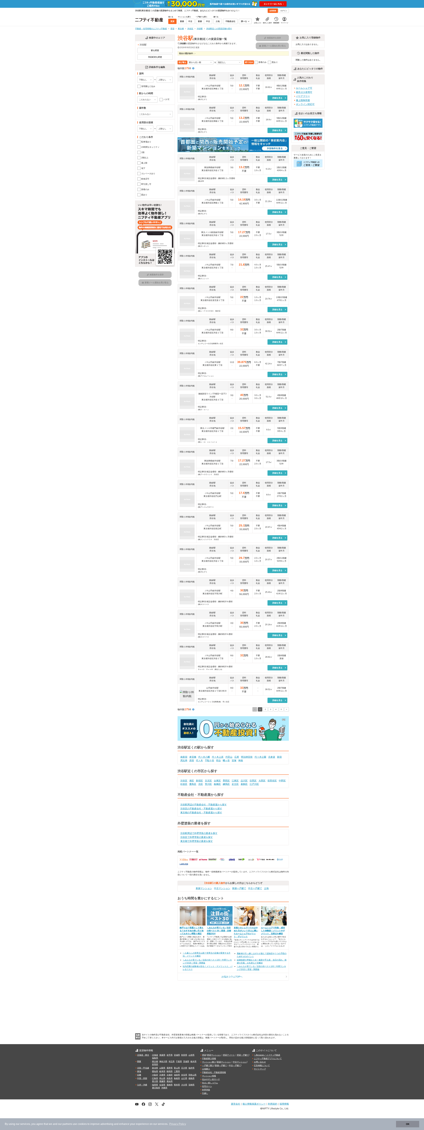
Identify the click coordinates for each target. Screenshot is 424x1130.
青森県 (162, 1055)
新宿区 (199, 780)
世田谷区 (272, 780)
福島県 (155, 1058)
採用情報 (284, 1103)
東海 (139, 1071)
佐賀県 (162, 1085)
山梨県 (162, 1068)
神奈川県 (163, 1061)
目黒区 (253, 780)
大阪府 (155, 1075)
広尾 (236, 757)
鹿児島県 (156, 1088)
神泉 (240, 760)
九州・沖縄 (142, 1085)
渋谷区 (183, 780)
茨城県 (186, 1061)
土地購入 (206, 1069)
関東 (139, 1061)
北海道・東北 (143, 1055)
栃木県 (193, 1061)
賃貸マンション (214, 1055)
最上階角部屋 (303, 100)
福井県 (191, 1068)
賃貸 (204, 1055)
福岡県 (155, 1085)
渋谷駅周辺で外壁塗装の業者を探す (198, 833)
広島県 (155, 1078)
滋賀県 (177, 1075)
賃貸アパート (229, 1055)
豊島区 (192, 784)
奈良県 (184, 1075)
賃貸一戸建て (243, 1055)
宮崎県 (191, 1085)
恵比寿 (183, 760)
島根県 (177, 1078)
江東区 (235, 780)
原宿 (191, 760)
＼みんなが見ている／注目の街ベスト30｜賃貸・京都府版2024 (219, 931)
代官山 (228, 757)
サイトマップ (260, 1069)
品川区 (244, 780)
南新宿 (183, 757)
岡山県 (162, 1078)
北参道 (271, 757)
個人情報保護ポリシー (254, 1103)
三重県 (177, 1071)
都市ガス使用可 (304, 92)
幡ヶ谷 (226, 760)
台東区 (217, 780)
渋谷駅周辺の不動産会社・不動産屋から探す (203, 804)
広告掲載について (262, 1065)
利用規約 (272, 1103)
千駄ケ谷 (209, 760)
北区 (200, 784)
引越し (205, 1093)
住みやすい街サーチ (211, 1079)
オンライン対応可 (305, 104)
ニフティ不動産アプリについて (268, 1058)
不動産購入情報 (209, 1058)
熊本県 (177, 1085)
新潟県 (155, 1068)
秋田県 (184, 1055)
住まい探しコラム (210, 1083)
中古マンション (222, 888)
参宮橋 (192, 757)
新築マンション (204, 888)
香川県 (155, 1081)
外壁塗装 (206, 1090)
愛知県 (155, 1071)
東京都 (155, 1061)
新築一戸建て (239, 888)
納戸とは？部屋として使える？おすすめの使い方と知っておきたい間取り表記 (192, 931)
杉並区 (183, 784)
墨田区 (226, 780)
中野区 (282, 780)
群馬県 (155, 1064)
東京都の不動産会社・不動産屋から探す (201, 812)
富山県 (177, 1068)
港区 (191, 780)
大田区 (262, 780)
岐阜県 (162, 1071)
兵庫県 (162, 1075)
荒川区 (208, 784)
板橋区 (217, 784)
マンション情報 (209, 1076)
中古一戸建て (255, 888)
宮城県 (177, 1055)
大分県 (184, 1085)
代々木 (199, 760)
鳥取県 (170, 1078)
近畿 (139, 1075)
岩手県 (170, 1055)
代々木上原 (217, 757)
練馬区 (226, 784)
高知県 (170, 1081)
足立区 (235, 784)
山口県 (184, 1078)
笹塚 (234, 760)
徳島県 (191, 1078)
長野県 (170, 1068)
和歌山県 (192, 1075)
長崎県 (170, 1085)
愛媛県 (162, 1081)
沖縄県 (164, 1088)
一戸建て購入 (208, 1065)
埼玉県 (172, 1061)
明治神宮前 (247, 757)
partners (67, 1124)
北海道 (155, 1055)
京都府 (170, 1075)
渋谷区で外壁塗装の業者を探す (196, 837)
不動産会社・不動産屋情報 (214, 1072)
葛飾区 (244, 784)
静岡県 (170, 1071)
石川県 (184, 1068)
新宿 (279, 757)
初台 (218, 760)
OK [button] (407, 1124)
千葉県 (179, 1061)
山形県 (191, 1055)
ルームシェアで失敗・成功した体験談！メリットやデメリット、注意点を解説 (273, 931)
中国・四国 (142, 1078)
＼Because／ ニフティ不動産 (267, 1055)
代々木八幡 (204, 757)
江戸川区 (254, 784)
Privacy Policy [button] (177, 1124)
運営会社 (235, 1103)
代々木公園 (260, 757)
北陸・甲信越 (143, 1068)
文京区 (208, 780)
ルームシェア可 (304, 88)
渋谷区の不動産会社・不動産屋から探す (201, 808)
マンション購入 (209, 1062)
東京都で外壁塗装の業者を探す (196, 841)
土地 (266, 888)
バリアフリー (303, 96)
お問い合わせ (260, 1062)
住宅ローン (207, 1086)
